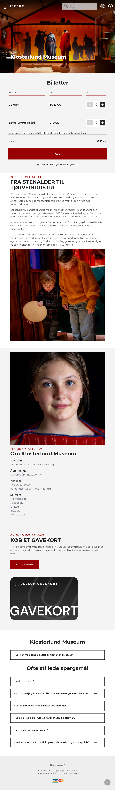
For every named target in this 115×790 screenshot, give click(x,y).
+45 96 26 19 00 (20, 484)
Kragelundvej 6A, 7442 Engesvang (32, 464)
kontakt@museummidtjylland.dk (31, 488)
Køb (58, 153)
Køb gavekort (24, 564)
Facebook (16, 502)
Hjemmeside (18, 498)
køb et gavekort (71, 164)
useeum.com (44, 770)
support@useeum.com (65, 770)
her (40, 474)
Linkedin (15, 506)
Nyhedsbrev (18, 514)
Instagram (16, 510)
